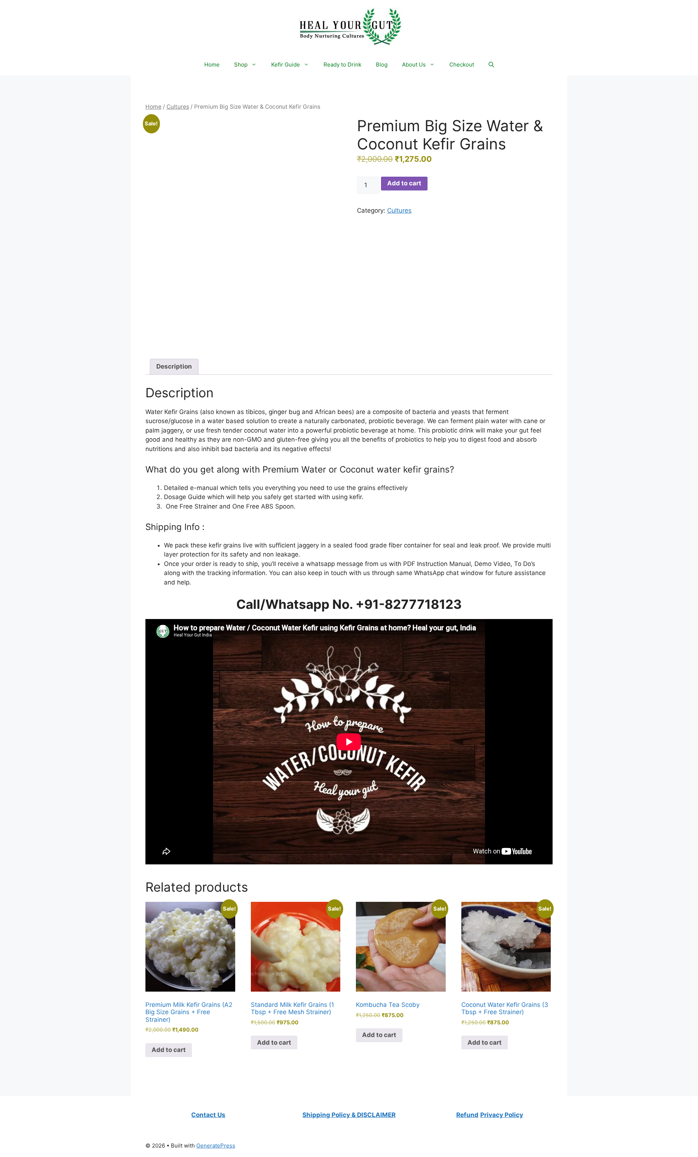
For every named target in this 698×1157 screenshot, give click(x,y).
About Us (414, 64)
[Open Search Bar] (491, 65)
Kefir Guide (285, 64)
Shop (241, 64)
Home (212, 64)
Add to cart (404, 183)
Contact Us (208, 1114)
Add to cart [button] (169, 1049)
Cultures (178, 106)
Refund (467, 1114)
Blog (382, 64)
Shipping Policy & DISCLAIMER (349, 1114)
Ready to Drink (342, 64)
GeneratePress (215, 1145)
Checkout (461, 64)
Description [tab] (174, 366)
